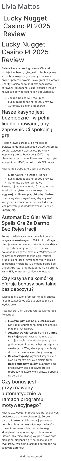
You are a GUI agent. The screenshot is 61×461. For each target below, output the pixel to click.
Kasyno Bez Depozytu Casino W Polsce (26, 168)
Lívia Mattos (21, 6)
